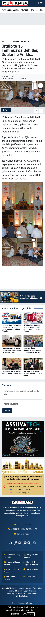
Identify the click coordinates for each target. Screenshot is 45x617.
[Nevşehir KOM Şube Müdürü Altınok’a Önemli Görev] (33, 364)
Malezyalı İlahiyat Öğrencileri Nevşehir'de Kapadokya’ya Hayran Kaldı (32, 351)
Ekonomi (18, 591)
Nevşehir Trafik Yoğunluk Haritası (31, 563)
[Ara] (38, 3)
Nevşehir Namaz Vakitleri (12, 563)
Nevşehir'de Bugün (10, 10)
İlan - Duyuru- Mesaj (14, 593)
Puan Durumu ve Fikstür (11, 570)
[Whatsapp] (29, 543)
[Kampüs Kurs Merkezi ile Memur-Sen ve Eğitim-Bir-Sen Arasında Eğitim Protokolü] (11, 318)
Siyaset (33, 10)
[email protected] (24, 524)
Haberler (6, 42)
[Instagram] (20, 543)
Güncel (24, 10)
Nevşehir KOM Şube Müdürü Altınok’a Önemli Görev (33, 373)
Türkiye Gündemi (30, 593)
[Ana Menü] (41, 3)
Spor (26, 591)
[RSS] (34, 543)
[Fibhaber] (15, 3)
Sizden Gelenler (22, 596)
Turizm (11, 591)
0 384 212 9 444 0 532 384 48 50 (24, 529)
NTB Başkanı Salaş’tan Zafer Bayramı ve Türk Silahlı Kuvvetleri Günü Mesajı (32, 328)
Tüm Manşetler (32, 569)
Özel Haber (37, 588)
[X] (16, 543)
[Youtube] (25, 543)
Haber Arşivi (31, 577)
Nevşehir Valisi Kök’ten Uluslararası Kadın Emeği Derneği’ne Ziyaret (11, 350)
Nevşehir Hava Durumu (31, 556)
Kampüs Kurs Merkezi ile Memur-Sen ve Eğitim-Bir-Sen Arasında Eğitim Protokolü (11, 328)
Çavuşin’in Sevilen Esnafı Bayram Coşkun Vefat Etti (11, 372)
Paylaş (7, 110)
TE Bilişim (29, 603)
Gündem (32, 591)
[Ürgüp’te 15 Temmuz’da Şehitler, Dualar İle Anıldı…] (22, 94)
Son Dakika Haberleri (9, 578)
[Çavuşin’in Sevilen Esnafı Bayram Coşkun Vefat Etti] (11, 364)
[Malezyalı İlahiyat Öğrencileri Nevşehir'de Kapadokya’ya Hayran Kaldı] (33, 341)
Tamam (30, 614)
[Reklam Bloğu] (23, 439)
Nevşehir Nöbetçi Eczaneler (12, 556)
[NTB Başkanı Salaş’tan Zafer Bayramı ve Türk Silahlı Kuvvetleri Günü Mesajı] (33, 318)
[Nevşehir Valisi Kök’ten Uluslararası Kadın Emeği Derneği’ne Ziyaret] (11, 341)
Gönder (7, 410)
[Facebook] (11, 543)
